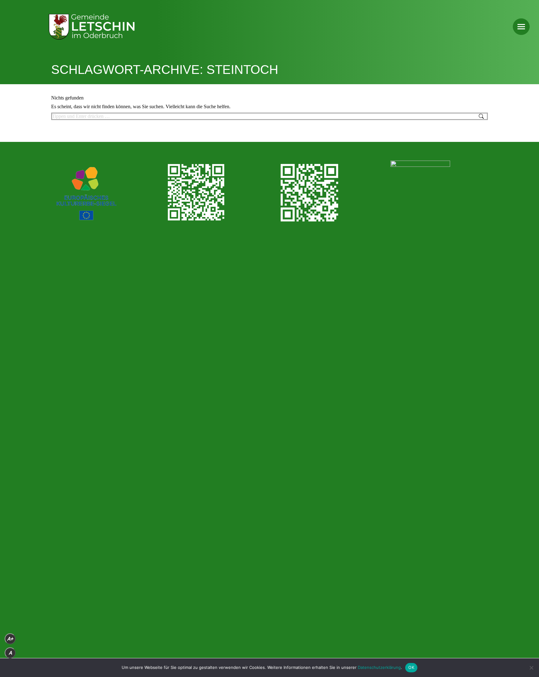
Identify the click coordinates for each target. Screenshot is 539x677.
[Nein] (531, 668)
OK (411, 667)
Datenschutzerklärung (379, 667)
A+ (10, 639)
